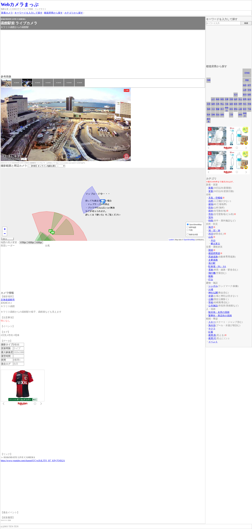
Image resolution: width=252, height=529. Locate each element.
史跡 (210, 296)
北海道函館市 (8, 299)
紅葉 (210, 332)
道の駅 (211, 263)
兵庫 (226, 99)
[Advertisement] (88, 52)
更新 (210, 191)
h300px (39, 242)
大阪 (226, 104)
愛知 (235, 109)
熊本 (208, 115)
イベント (213, 341)
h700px (23, 242)
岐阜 (235, 104)
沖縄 (208, 80)
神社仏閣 (213, 292)
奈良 (231, 109)
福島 (249, 95)
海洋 (210, 227)
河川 (210, 233)
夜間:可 (212, 338)
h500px (31, 242)
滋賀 (231, 104)
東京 (244, 109)
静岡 (240, 115)
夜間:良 (212, 335)
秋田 (244, 85)
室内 (210, 217)
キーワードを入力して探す (28, 13)
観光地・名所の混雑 (218, 312)
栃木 (249, 99)
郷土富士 (215, 243)
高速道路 (213, 256)
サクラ (211, 328)
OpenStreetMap (189, 239)
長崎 (208, 109)
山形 (244, 90)
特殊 (210, 220)
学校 (210, 302)
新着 (210, 188)
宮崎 (213, 115)
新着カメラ (7, 13)
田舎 (210, 207)
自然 (210, 201)
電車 (210, 269)
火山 (213, 240)
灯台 (210, 279)
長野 (240, 104)
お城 (210, 289)
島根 (217, 99)
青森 (247, 80)
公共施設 (213, 305)
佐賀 (208, 104)
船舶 (210, 276)
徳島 (222, 115)
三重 (231, 115)
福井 (235, 99)
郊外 (210, 211)
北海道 (247, 73)
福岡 (213, 104)
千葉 (249, 109)
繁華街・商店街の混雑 (220, 315)
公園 (210, 299)
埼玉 (244, 104)
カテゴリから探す (73, 13)
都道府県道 (214, 253)
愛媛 (217, 109)
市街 (210, 214)
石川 (235, 95)
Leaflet (171, 239)
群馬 (244, 99)
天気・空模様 (215, 198)
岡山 (222, 104)
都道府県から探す (53, 13)
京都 (231, 99)
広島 (217, 104)
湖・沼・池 (214, 230)
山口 (213, 99)
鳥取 (222, 99)
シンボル (213, 286)
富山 (240, 99)
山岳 (210, 237)
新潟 (244, 95)
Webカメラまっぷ (20, 4)
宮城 (249, 90)
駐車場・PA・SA (217, 266)
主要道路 (213, 260)
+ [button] (5, 229)
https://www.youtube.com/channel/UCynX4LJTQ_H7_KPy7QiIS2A (33, 460)
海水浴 (211, 325)
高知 (217, 115)
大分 (213, 109)
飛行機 (211, 273)
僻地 (210, 204)
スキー (211, 322)
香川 (222, 109)
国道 (210, 250)
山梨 (240, 109)
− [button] (5, 233)
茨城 (249, 104)
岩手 (249, 85)
